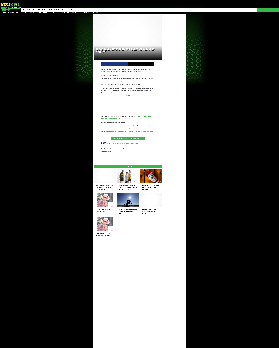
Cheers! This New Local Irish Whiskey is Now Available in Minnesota (150, 187)
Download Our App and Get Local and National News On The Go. (128, 138)
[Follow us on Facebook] (248, 10)
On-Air (28, 9)
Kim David (101, 55)
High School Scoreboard (29, 12)
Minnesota (112, 148)
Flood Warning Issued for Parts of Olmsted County (125, 143)
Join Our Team (86, 12)
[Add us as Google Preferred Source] (244, 10)
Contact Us (73, 9)
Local (108, 148)
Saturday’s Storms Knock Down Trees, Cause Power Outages (149, 211)
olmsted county (119, 148)
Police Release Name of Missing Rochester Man (103, 234)
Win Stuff (56, 9)
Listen (34, 9)
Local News (109, 151)
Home (23, 9)
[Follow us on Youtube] (255, 10)
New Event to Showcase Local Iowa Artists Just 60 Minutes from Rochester (105, 187)
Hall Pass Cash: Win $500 (43, 12)
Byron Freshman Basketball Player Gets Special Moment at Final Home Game (128, 187)
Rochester (125, 148)
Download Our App (76, 12)
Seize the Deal (55, 12)
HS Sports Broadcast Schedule (14, 12)
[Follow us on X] (252, 10)
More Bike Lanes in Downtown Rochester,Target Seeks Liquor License (128, 211)
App (39, 9)
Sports (44, 9)
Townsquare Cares (64, 12)
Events (50, 9)
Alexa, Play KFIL (95, 12)
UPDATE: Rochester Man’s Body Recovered (103, 210)
